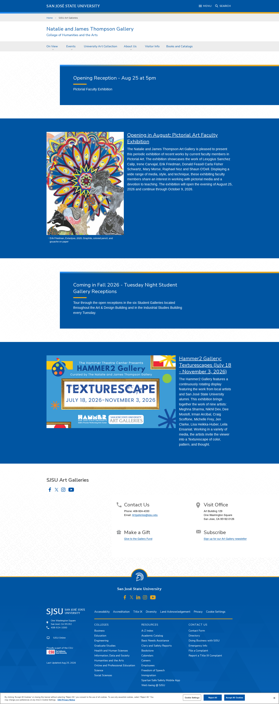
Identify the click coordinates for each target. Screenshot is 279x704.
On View (52, 46)
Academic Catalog (152, 635)
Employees (148, 665)
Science (98, 670)
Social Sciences (103, 675)
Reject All (212, 697)
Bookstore (147, 650)
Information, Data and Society (111, 655)
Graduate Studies (105, 645)
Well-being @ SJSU (153, 685)
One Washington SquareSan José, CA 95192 (63, 622)
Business (99, 630)
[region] (139, 698)
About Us (130, 46)
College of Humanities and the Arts (72, 35)
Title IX (137, 612)
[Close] (274, 698)
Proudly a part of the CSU (59, 648)
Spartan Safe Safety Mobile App (160, 680)
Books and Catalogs (179, 46)
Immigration (148, 675)
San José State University (73, 6)
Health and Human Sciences (111, 650)
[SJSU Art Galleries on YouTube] (71, 490)
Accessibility (102, 612)
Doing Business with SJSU (204, 640)
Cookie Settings (215, 612)
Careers (146, 660)
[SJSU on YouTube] (152, 597)
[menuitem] (53, 46)
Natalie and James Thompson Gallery (90, 28)
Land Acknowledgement (175, 612)
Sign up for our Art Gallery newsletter (225, 538)
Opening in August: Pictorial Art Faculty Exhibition (172, 138)
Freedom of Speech (153, 670)
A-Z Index (147, 630)
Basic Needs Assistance (155, 640)
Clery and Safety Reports (156, 645)
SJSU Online (59, 637)
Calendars (147, 655)
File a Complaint (198, 650)
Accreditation (121, 612)
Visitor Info (152, 46)
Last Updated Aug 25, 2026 (61, 662)
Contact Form (197, 630)
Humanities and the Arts (109, 660)
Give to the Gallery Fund (138, 538)
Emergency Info (198, 645)
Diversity (151, 612)
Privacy (198, 612)
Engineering (101, 640)
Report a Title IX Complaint (205, 655)
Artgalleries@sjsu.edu (145, 515)
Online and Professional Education (114, 665)
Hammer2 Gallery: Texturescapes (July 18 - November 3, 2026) (205, 365)
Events (71, 46)
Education (100, 635)
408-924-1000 (59, 627)
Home (49, 17)
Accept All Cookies (234, 697)
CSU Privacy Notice (66, 699)
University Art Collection (100, 46)
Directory (194, 635)
